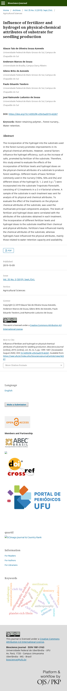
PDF (9, 250)
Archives (17, 10)
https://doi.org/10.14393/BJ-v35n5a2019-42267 (33, 114)
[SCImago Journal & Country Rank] (23, 537)
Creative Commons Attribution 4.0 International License (33, 640)
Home (6, 10)
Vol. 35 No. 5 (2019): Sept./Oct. (38, 10)
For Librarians (11, 565)
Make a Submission (16, 404)
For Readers (10, 555)
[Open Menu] (3, 3)
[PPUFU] (33, 513)
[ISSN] (6, 453)
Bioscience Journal (17, 3)
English (8, 390)
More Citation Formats (16, 365)
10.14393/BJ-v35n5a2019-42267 (34, 353)
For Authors (10, 560)
